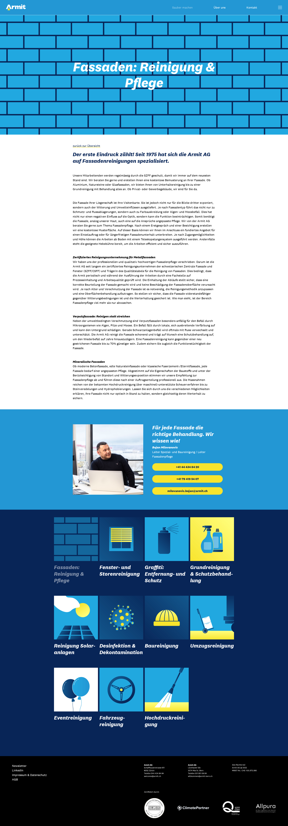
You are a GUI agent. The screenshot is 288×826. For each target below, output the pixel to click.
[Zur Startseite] (16, 9)
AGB (15, 779)
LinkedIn (17, 770)
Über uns (219, 7)
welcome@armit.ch (152, 776)
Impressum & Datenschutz (29, 775)
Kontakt (251, 7)
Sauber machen (182, 7)
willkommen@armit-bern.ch (200, 776)
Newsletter (19, 766)
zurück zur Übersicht (86, 146)
